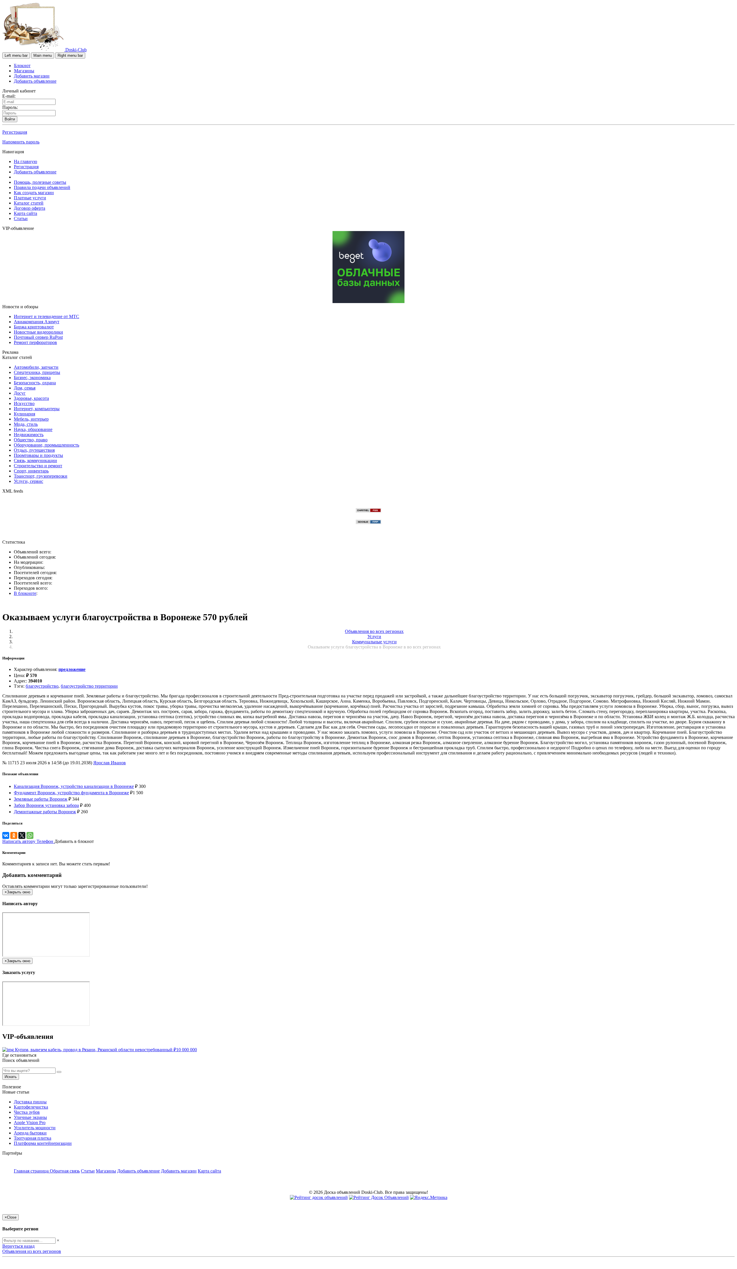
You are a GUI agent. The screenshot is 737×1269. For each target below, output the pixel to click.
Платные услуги (30, 197)
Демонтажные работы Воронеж (45, 811)
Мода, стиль (26, 424)
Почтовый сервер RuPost (38, 337)
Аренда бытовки (30, 1132)
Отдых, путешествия (34, 450)
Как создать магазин (34, 192)
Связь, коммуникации (35, 460)
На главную (25, 161)
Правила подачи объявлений (42, 187)
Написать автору (19, 841)
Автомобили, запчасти (36, 367)
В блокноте (25, 593)
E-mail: (9, 96)
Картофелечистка (31, 1107)
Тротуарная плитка (32, 1138)
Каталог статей (28, 203)
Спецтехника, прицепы (37, 372)
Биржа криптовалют (34, 326)
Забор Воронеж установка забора (46, 805)
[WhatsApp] (29, 835)
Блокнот (22, 65)
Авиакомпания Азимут (36, 321)
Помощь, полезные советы (40, 182)
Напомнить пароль (20, 141)
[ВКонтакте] (5, 835)
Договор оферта (29, 208)
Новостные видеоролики (38, 332)
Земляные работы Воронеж (40, 799)
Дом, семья (24, 387)
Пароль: (10, 107)
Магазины (24, 70)
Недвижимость (28, 434)
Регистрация (14, 132)
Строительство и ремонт (38, 465)
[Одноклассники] (13, 835)
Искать (11, 1077)
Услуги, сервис (28, 481)
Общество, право (31, 439)
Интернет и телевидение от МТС (46, 316)
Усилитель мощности (35, 1127)
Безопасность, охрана (35, 382)
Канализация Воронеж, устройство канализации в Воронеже (74, 786)
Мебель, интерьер (31, 419)
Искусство (24, 403)
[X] (21, 835)
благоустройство (42, 686)
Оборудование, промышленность (46, 444)
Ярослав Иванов (109, 762)
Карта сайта (25, 213)
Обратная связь (65, 1170)
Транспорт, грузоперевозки (40, 476)
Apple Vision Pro (29, 1122)
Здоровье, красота (31, 398)
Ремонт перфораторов (35, 342)
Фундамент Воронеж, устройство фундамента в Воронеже (71, 792)
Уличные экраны (30, 1117)
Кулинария (24, 413)
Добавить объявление (35, 81)
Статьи (21, 218)
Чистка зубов (27, 1112)
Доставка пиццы (30, 1101)
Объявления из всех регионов (31, 1251)
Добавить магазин (32, 75)
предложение (72, 669)
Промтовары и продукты (38, 455)
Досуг (20, 393)
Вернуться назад (18, 1246)
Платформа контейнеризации (43, 1143)
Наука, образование (33, 429)
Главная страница (32, 1170)
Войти (10, 119)
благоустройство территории (89, 686)
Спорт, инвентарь (31, 470)
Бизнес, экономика (32, 377)
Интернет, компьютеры (37, 408)
